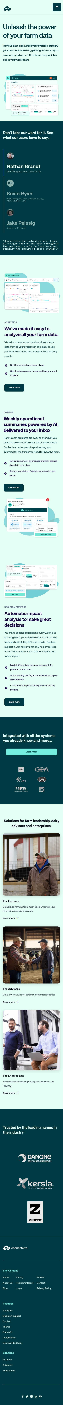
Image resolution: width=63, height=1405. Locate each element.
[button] (57, 7)
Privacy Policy (44, 1288)
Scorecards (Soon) (12, 1343)
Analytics (8, 1311)
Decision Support (12, 1316)
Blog (5, 1288)
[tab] (31, 162)
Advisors (7, 1365)
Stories (40, 1277)
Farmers (7, 1360)
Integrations (9, 1338)
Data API (7, 1332)
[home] (6, 7)
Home (6, 1277)
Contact (41, 1283)
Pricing (19, 1277)
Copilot (6, 1321)
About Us (7, 1283)
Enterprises (9, 1370)
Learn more (31, 752)
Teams (6, 1327)
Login (19, 1288)
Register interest (24, 1283)
